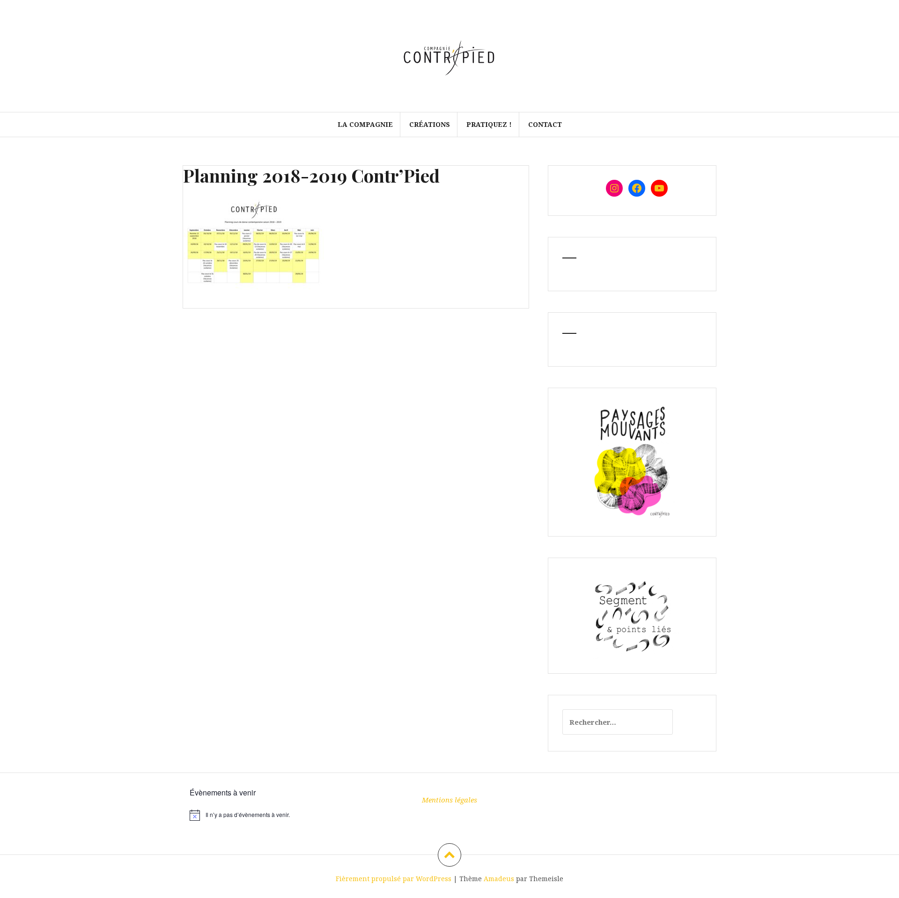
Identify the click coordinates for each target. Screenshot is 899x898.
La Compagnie (365, 124)
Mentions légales (449, 799)
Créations (429, 124)
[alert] (272, 815)
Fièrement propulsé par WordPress (393, 878)
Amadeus (499, 878)
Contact (545, 124)
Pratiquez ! (489, 124)
